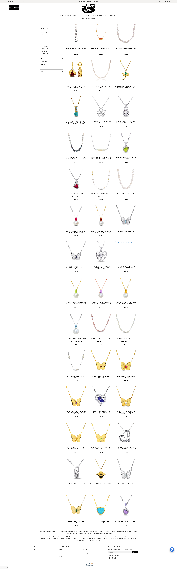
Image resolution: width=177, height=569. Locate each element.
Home (83, 18)
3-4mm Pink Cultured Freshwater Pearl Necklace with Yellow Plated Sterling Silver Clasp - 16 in (101, 340)
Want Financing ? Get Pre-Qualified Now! (88, 1)
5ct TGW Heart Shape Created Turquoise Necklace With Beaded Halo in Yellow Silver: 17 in (101, 521)
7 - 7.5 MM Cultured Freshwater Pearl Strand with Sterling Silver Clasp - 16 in (126, 267)
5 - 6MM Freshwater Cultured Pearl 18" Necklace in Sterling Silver (126, 49)
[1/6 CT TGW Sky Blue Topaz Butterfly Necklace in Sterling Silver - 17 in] (125, 215)
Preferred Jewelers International (68, 558)
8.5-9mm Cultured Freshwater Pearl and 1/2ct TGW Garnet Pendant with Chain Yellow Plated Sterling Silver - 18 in (101, 231)
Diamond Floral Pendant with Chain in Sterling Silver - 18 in (101, 122)
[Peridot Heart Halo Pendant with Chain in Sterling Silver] (125, 143)
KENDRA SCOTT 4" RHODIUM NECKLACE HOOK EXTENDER (76, 49)
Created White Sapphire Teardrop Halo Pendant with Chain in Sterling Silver (126, 122)
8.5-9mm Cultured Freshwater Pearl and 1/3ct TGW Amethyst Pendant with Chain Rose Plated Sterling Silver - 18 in (101, 304)
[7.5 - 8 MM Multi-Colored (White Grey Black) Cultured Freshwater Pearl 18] (76, 143)
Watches (36, 553)
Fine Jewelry (68, 15)
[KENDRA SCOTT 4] (76, 34)
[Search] (116, 15)
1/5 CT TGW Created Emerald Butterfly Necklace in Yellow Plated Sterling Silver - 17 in (76, 521)
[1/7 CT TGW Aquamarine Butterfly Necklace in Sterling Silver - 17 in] (125, 469)
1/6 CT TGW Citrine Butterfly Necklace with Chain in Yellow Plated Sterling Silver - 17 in (76, 449)
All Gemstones (43, 61)
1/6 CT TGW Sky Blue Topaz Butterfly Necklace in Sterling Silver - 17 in (126, 230)
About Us (112, 15)
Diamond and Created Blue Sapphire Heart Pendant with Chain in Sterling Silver (101, 412)
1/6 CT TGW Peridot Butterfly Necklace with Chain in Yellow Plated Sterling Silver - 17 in (101, 449)
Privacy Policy (87, 549)
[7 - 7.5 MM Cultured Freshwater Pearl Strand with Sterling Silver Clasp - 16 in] (125, 251)
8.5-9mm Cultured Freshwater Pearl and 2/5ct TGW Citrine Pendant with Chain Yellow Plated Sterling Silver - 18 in (126, 304)
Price (41, 40)
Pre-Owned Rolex (91, 15)
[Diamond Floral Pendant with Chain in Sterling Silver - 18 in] (101, 106)
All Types (42, 71)
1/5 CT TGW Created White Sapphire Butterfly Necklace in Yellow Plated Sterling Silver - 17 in (125, 412)
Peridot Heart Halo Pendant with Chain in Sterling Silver (126, 158)
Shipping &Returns (88, 553)
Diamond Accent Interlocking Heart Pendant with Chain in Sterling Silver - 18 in (126, 449)
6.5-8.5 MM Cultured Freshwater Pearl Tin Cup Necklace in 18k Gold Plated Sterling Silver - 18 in (101, 195)
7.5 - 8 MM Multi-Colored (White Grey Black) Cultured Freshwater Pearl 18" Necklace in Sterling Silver (76, 159)
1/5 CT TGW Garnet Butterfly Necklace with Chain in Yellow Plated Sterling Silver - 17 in (101, 376)
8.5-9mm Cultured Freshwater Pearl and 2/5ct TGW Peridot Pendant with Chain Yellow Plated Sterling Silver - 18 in (76, 304)
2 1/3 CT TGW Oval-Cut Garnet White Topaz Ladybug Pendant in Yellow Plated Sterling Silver (76, 86)
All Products (42, 58)
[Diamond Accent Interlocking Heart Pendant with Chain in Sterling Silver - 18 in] (125, 433)
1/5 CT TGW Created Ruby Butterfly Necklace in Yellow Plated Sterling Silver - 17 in (126, 376)
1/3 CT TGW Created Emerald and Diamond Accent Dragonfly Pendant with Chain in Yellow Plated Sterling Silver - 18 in (125, 86)
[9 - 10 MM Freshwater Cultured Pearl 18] (125, 179)
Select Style (42, 64)
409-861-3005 (11, 1)
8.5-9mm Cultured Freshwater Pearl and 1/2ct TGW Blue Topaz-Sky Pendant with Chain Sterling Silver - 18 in (76, 340)
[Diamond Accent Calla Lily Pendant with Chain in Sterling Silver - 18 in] (76, 469)
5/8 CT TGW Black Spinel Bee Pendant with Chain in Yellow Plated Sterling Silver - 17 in (101, 485)
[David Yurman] (14, 7)
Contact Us (62, 551)
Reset (41, 34)
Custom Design (63, 555)
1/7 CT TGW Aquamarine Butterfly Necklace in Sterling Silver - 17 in (125, 484)
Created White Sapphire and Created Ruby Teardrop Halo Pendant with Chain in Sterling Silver (76, 195)
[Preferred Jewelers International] (88, 564)
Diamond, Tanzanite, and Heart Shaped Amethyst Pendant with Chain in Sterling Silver (125, 521)
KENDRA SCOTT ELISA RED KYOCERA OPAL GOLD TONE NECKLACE (100, 49)
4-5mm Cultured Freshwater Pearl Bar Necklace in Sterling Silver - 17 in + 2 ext (101, 158)
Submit (135, 552)
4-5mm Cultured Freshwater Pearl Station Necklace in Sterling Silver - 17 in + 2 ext (76, 376)
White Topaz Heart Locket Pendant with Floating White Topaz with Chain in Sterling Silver (101, 267)
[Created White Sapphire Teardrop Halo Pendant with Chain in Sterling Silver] (125, 106)
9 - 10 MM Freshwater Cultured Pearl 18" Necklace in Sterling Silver (126, 194)
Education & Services (103, 15)
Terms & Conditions (88, 551)
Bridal (61, 15)
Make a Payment (20, 1)
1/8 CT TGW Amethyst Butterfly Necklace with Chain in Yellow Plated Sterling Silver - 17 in (76, 412)
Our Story (61, 549)
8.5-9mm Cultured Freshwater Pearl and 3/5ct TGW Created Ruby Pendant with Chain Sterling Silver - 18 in (76, 231)
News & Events (63, 553)
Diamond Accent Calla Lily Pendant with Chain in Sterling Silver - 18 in (76, 484)
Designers (75, 15)
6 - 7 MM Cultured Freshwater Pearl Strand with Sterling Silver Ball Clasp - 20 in (101, 86)
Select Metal (43, 68)
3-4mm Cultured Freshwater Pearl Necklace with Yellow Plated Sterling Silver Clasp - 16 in (126, 340)
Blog (60, 560)
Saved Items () (4, 567)
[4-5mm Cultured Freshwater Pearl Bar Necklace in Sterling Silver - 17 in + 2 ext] (101, 143)
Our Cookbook (63, 557)
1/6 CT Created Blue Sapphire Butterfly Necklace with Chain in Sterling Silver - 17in (76, 267)
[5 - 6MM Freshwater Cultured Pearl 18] (125, 34)
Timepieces (82, 15)
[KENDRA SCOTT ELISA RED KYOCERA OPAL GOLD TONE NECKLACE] (101, 34)
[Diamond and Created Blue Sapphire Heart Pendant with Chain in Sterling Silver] (101, 396)
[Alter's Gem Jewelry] (88, 8)
